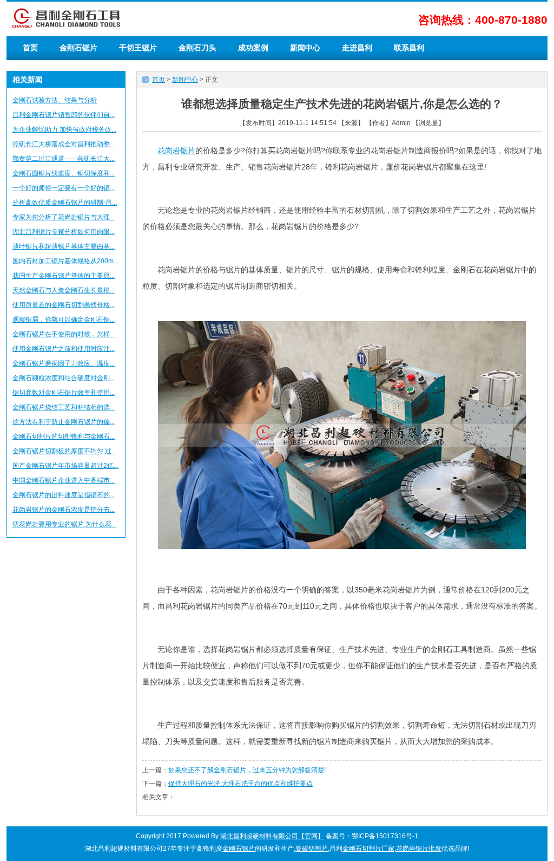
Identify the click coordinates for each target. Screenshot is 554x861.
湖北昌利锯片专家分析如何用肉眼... (63, 232)
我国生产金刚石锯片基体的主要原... (63, 275)
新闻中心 (305, 47)
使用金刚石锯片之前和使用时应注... (63, 349)
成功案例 (253, 47)
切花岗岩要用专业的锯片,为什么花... (64, 524)
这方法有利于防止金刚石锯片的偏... (63, 422)
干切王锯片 (138, 47)
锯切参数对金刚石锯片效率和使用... (63, 392)
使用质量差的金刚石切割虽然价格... (63, 305)
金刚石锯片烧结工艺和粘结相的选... (63, 407)
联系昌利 (409, 47)
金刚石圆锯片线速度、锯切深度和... (63, 173)
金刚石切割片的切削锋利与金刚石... (63, 436)
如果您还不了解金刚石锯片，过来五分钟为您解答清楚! (247, 770)
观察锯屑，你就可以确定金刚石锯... (63, 319)
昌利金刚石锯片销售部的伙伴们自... (63, 115)
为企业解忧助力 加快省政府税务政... (64, 129)
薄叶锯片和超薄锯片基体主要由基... (63, 246)
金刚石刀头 (197, 47)
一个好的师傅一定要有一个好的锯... (63, 188)
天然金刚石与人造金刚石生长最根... (63, 290)
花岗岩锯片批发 (418, 848)
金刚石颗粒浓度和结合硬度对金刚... (63, 378)
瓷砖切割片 (311, 848)
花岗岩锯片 (176, 150)
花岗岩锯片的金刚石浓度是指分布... (63, 509)
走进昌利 (357, 47)
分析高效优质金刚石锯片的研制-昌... (64, 202)
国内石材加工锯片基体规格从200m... (65, 261)
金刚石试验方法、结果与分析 (54, 100)
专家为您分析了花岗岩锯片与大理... (63, 217)
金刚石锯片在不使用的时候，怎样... (63, 334)
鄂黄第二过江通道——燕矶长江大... (63, 158)
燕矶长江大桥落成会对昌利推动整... (63, 144)
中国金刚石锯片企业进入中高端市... (63, 480)
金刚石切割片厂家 (368, 848)
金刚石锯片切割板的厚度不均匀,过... (64, 451)
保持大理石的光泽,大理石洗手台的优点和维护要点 (240, 783)
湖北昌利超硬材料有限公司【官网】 (272, 836)
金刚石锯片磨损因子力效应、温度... (63, 363)
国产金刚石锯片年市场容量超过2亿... (65, 465)
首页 (30, 47)
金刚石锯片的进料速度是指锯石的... (63, 495)
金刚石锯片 (78, 47)
